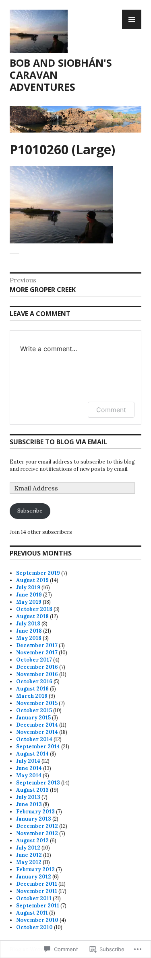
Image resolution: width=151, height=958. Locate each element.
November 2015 (37, 703)
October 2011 (34, 898)
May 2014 (28, 775)
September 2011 (37, 905)
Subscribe (29, 510)
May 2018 (28, 638)
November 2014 (37, 732)
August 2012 (32, 840)
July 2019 (28, 587)
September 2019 (38, 573)
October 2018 (34, 609)
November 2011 (36, 891)
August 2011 (32, 912)
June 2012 (29, 855)
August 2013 (32, 789)
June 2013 (29, 804)
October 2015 (34, 710)
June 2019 (29, 594)
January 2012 (33, 876)
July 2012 (28, 847)
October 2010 (34, 927)
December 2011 (36, 883)
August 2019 (32, 580)
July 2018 (28, 623)
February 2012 (35, 869)
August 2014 (32, 753)
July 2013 (28, 797)
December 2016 (37, 667)
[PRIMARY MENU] (131, 19)
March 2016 (32, 695)
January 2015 (33, 717)
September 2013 (38, 782)
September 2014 (38, 746)
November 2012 (37, 833)
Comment (111, 410)
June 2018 (29, 630)
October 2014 (34, 739)
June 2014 (29, 768)
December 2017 (37, 645)
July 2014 (28, 761)
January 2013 (33, 818)
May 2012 (28, 862)
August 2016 (32, 688)
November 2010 (37, 920)
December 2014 (37, 724)
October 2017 (34, 659)
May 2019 (28, 601)
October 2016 (34, 681)
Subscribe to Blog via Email (58, 441)
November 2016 (37, 674)
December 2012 (37, 826)
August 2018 (32, 616)
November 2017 (37, 652)
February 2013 (35, 811)
